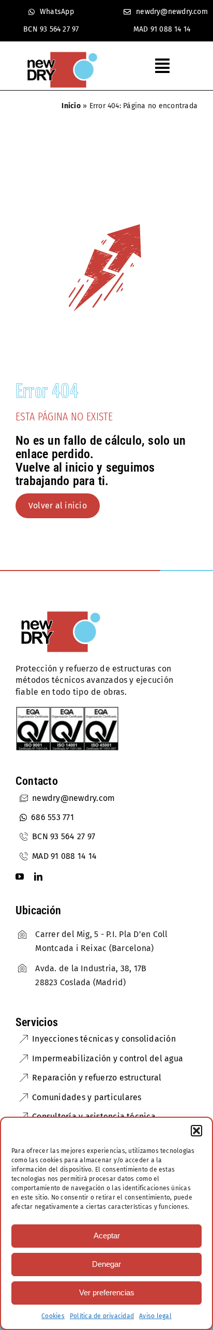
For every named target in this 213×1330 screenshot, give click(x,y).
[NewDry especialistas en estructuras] (61, 612)
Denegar (106, 1264)
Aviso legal (155, 1316)
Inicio (71, 105)
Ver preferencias (106, 1292)
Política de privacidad (102, 1316)
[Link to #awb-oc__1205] (168, 65)
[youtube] (20, 876)
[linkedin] (38, 876)
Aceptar (107, 1235)
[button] (196, 1131)
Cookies (53, 1316)
